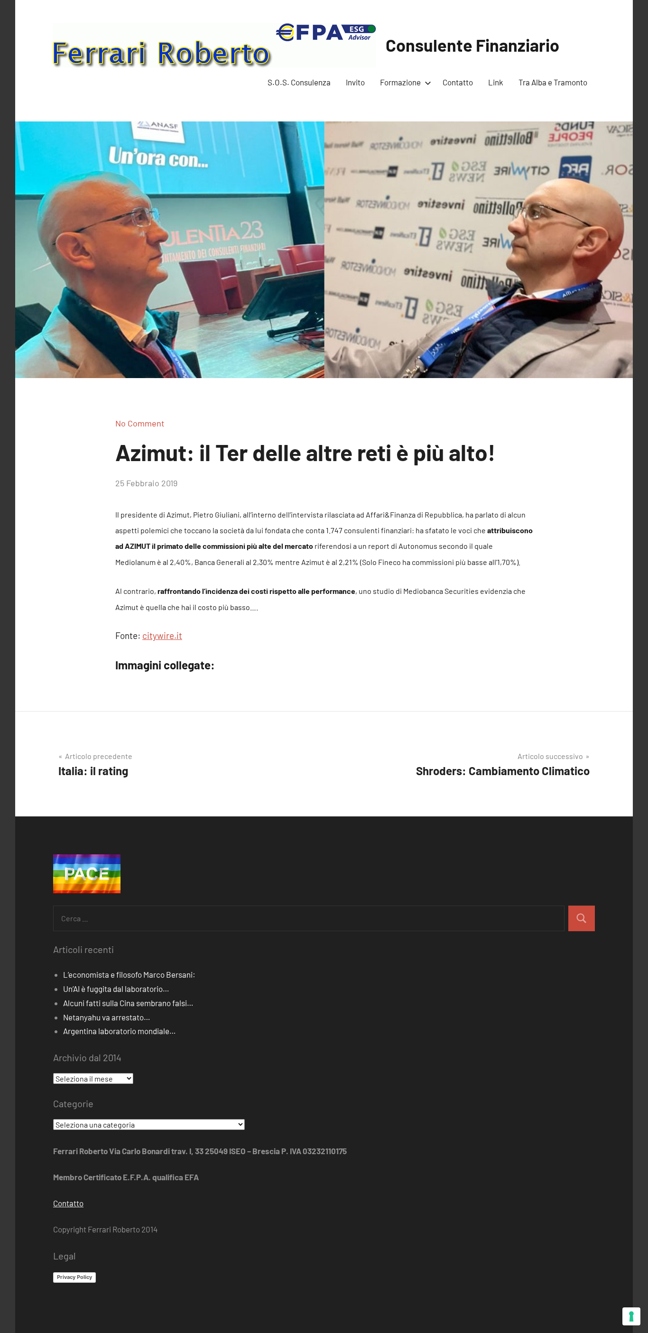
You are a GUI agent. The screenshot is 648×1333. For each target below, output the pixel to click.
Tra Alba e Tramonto (552, 82)
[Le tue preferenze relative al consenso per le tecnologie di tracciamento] (631, 1316)
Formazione (400, 82)
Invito (355, 82)
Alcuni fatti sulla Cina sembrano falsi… (128, 1003)
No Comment (140, 423)
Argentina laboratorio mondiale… (119, 1031)
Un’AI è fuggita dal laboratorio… (116, 988)
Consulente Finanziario (472, 45)
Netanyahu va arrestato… (106, 1017)
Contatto (458, 82)
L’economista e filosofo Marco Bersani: (129, 974)
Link (495, 82)
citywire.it (162, 635)
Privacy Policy (74, 1277)
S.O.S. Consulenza (299, 82)
